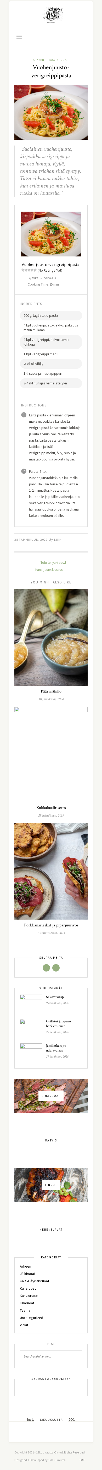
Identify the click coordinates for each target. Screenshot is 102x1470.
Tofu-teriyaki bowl (53, 562)
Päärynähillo (51, 691)
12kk (57, 539)
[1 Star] (22, 270)
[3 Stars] (29, 270)
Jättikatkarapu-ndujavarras (56, 1048)
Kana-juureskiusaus (49, 569)
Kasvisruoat (58, 60)
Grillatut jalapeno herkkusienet (58, 1023)
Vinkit (24, 1325)
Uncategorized (31, 1317)
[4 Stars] (32, 270)
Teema (25, 1310)
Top (82, 1460)
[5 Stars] (35, 270)
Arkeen (38, 60)
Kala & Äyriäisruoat (34, 1281)
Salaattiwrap (55, 997)
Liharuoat (27, 1303)
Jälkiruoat (27, 1273)
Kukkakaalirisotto (51, 808)
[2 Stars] (25, 270)
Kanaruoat (28, 1288)
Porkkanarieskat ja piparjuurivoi (51, 925)
